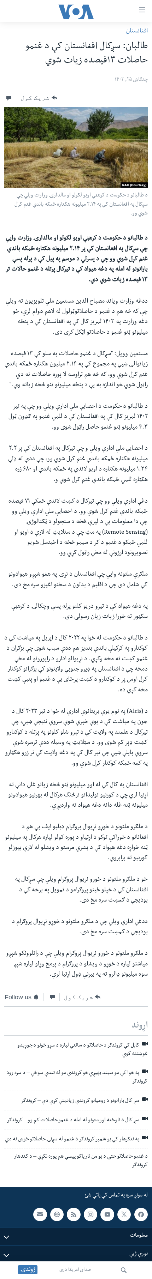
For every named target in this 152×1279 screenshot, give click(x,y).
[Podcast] (57, 1214)
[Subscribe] (40, 1214)
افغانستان (137, 31)
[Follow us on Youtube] (107, 1214)
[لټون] (123, 1270)
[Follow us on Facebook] (141, 1214)
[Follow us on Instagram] (90, 1214)
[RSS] (73, 1214)
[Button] (39, 97)
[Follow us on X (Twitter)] (124, 1214)
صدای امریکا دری (75, 1270)
